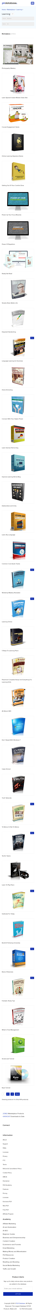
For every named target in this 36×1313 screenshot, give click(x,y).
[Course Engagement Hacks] (18, 122)
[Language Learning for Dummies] (18, 356)
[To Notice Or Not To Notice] (18, 822)
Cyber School (6, 769)
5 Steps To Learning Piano (10, 651)
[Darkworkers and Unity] (18, 501)
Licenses (5, 1152)
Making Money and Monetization (14, 1252)
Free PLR (6, 1210)
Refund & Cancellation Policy (12, 1169)
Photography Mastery (9, 68)
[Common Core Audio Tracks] (18, 559)
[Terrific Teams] (18, 851)
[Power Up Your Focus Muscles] (18, 210)
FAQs (4, 1148)
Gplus (13, 1130)
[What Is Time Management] (18, 1025)
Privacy (5, 1156)
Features (5, 1189)
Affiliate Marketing (9, 1224)
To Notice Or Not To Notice (10, 827)
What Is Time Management (10, 1030)
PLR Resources (8, 1255)
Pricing (5, 1193)
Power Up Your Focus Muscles (11, 215)
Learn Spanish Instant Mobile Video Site (15, 98)
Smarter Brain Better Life (10, 303)
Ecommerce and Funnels (12, 1245)
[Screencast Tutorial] (18, 1054)
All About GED (6, 711)
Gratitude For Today (8, 914)
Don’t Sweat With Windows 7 (11, 740)
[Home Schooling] (18, 385)
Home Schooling (7, 390)
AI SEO (5, 1231)
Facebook (4, 1130)
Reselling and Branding (11, 1262)
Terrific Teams (6, 856)
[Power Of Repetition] (18, 240)
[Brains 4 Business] (18, 967)
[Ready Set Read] (18, 269)
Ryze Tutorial (6, 1088)
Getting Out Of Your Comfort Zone (13, 185)
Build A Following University (11, 943)
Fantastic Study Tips (8, 1001)
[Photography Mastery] (18, 64)
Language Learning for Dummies (12, 361)
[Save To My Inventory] (31, 63)
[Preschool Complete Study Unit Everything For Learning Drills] (18, 675)
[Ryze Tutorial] (18, 1083)
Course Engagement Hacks (10, 127)
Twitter (9, 1130)
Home (4, 10)
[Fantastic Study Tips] (18, 996)
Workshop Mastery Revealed (11, 593)
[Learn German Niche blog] (18, 443)
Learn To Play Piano (8, 885)
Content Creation (9, 1241)
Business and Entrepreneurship (14, 1238)
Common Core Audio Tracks (11, 564)
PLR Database (9, 3)
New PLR (6, 1206)
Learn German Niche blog (10, 448)
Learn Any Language (8, 535)
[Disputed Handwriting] (18, 327)
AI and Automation (9, 1227)
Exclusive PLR (7, 1202)
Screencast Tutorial (8, 1059)
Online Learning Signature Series (12, 156)
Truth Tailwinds (6, 798)
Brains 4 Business (7, 972)
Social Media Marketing (11, 1265)
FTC (4, 1160)
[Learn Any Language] (18, 530)
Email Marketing (8, 1248)
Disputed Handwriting (9, 332)
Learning (19, 10)
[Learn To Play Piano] (18, 880)
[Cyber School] (18, 764)
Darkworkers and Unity (9, 506)
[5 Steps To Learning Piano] (18, 646)
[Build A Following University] (18, 938)
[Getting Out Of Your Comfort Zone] (18, 181)
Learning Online (7, 622)
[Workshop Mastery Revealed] (18, 588)
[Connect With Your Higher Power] (18, 414)
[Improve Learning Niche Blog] (18, 472)
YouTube (17, 1130)
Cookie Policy (7, 1173)
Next (17, 1094)
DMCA (5, 1177)
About (5, 1140)
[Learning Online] (18, 617)
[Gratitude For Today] (18, 909)
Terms (5, 1164)
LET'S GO (18, 1294)
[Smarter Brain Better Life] (18, 298)
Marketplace (11, 10)
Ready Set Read (7, 274)
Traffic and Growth (9, 1269)
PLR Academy (7, 1185)
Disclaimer (6, 1181)
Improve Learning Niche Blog (11, 477)
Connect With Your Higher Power (12, 419)
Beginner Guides (9, 1234)
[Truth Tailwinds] (18, 793)
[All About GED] (18, 707)
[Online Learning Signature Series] (18, 151)
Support (5, 1144)
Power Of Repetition (8, 244)
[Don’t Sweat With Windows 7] (18, 735)
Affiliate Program (8, 1214)
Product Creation (9, 1259)
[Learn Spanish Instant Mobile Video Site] (18, 93)
